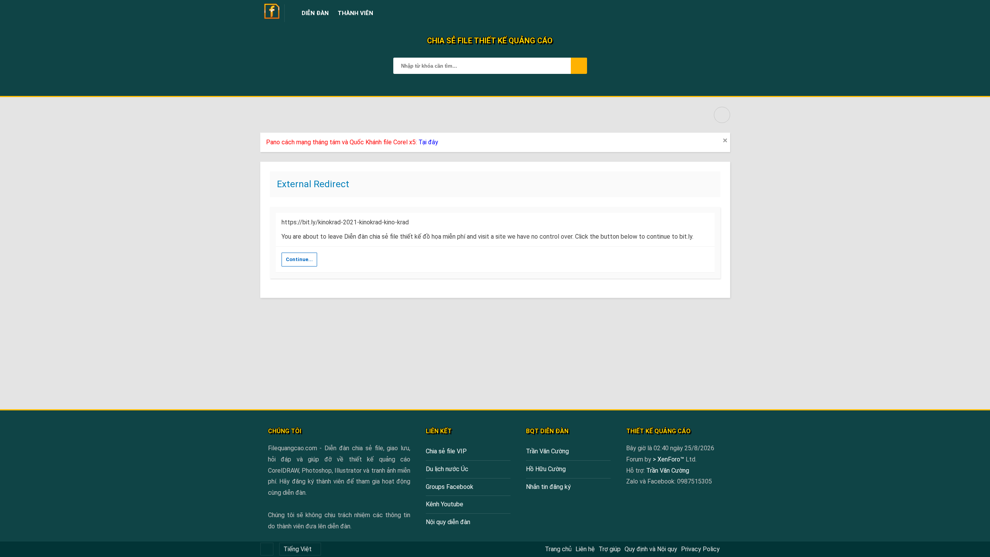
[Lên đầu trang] (966, 547)
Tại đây (428, 142)
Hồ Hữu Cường (546, 469)
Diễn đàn (315, 13)
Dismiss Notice (725, 140)
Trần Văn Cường (547, 451)
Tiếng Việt (297, 549)
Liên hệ (585, 549)
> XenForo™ (669, 459)
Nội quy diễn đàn (448, 522)
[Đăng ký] (705, 13)
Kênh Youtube (444, 504)
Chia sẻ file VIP (446, 451)
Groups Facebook (449, 486)
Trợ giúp (610, 549)
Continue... (299, 259)
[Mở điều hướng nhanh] (722, 115)
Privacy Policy (700, 549)
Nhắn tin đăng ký (548, 486)
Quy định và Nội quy (651, 549)
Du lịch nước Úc (447, 469)
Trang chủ (558, 549)
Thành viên (355, 13)
